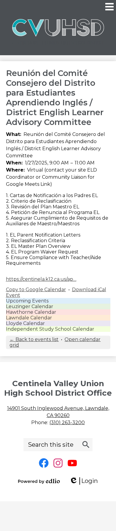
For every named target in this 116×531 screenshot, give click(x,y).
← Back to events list (34, 339)
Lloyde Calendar (25, 323)
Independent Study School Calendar (50, 329)
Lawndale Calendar (29, 318)
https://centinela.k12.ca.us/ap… (41, 279)
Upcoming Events (27, 301)
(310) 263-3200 (67, 422)
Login (85, 481)
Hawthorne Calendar (31, 312)
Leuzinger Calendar (29, 306)
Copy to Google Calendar (36, 289)
